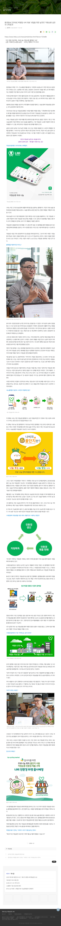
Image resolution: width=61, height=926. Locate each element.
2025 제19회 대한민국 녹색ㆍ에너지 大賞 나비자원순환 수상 (21, 877)
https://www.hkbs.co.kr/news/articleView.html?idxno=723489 (26, 37)
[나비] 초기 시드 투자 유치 (13, 883)
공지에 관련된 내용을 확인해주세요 (16, 854)
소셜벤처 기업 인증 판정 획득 (13, 886)
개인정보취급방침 (17, 914)
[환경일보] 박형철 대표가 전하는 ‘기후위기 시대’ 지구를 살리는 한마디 (24, 857)
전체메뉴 (57, 2)
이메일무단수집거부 (28, 914)
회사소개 (3, 914)
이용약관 (10, 914)
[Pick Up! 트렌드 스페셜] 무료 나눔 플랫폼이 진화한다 (19, 888)
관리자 (8, 28)
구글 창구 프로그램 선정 (12, 880)
